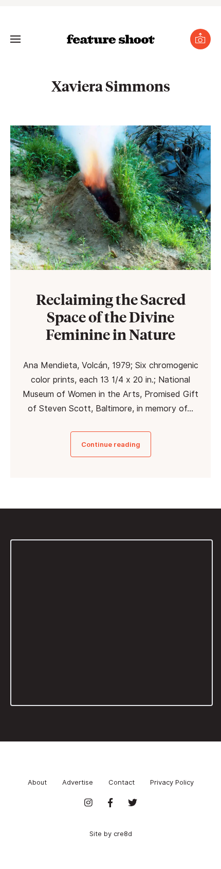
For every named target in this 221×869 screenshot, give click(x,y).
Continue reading (110, 444)
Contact (121, 782)
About (37, 782)
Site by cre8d (110, 833)
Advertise (77, 782)
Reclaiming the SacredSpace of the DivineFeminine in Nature (111, 316)
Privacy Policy (172, 782)
